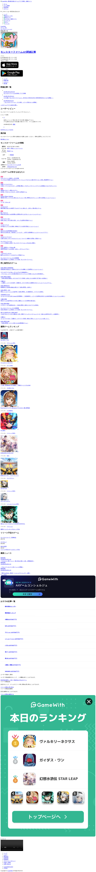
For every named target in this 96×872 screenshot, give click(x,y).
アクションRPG (11, 343)
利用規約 (6, 859)
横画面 (12, 154)
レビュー (6, 82)
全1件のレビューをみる (7, 129)
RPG (8, 455)
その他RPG (10, 410)
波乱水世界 (4, 546)
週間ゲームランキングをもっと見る (10, 529)
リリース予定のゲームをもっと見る (10, 549)
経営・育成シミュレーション (15, 148)
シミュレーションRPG (13, 504)
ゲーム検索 (7, 5)
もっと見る (4, 574)
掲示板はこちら (5, 139)
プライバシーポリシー (10, 861)
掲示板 (5, 83)
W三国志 (3, 430)
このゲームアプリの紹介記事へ (9, 105)
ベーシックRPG (11, 433)
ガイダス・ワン (5, 340)
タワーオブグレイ (5, 501)
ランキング (7, 20)
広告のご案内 (7, 862)
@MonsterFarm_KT (12, 166)
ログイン (6, 8)
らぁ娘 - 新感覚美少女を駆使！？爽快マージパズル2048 (15, 385)
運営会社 (6, 856)
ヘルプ (5, 854)
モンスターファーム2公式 (14, 164)
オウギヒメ (4, 542)
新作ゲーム (8, 17)
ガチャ (6, 22)
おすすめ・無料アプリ (11, 19)
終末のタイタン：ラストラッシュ (10, 475)
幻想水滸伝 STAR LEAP (7, 453)
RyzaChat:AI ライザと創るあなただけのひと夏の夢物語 (15, 408)
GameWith (10, 870)
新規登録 (6, 7)
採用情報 (6, 857)
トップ (5, 14)
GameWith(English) (8, 866)
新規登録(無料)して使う (7, 680)
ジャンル (7, 23)
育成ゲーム (10, 151)
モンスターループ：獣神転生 (8, 537)
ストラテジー (10, 478)
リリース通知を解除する (7, 694)
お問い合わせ (7, 864)
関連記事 (6, 80)
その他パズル (10, 388)
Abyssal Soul (4, 488)
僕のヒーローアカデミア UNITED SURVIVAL (13, 523)
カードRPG (10, 365)
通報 (14, 124)
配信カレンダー (8, 15)
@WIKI (6, 868)
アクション (10, 526)
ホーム (5, 4)
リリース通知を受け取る (7, 687)
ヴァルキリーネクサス (7, 362)
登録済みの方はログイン (20, 680)
